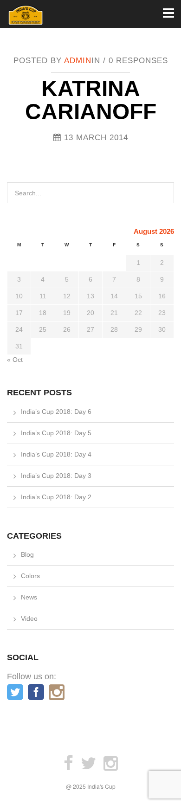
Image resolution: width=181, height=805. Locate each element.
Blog (27, 554)
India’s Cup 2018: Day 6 (56, 411)
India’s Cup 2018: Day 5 (56, 433)
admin (77, 60)
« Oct (15, 359)
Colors (30, 576)
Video (29, 618)
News (29, 597)
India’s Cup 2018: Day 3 (56, 475)
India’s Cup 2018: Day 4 (56, 454)
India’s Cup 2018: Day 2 (56, 497)
